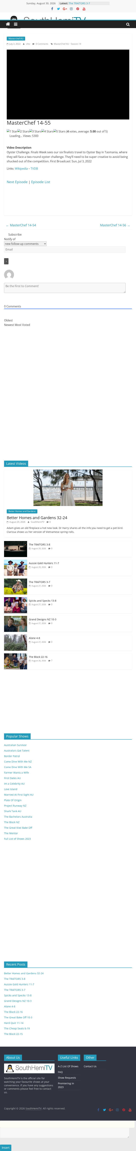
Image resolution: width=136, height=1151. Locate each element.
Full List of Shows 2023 (17, 838)
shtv (28, 43)
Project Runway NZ (15, 805)
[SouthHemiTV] (8, 24)
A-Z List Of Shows (68, 1066)
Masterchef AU (15, 38)
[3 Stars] (35, 131)
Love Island (10, 789)
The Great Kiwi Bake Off (18, 827)
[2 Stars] (23, 131)
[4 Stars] (47, 131)
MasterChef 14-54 (21, 225)
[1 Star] (12, 131)
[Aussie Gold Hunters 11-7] (15, 561)
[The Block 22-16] (15, 655)
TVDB (34, 168)
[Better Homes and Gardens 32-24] (68, 471)
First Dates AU (12, 778)
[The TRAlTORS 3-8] (15, 543)
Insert (6, 1148)
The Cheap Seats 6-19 (17, 1028)
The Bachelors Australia (18, 816)
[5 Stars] (59, 131)
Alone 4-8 (34, 638)
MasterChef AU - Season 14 (67, 43)
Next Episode (17, 181)
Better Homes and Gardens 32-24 (37, 517)
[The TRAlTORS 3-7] (15, 580)
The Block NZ (11, 822)
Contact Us (90, 1066)
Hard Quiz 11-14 (13, 1023)
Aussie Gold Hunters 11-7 (84, 3)
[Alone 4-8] (15, 636)
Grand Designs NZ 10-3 (42, 619)
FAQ (60, 1072)
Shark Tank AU (12, 811)
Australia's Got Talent (16, 750)
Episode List (40, 181)
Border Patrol (12, 756)
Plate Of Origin (13, 800)
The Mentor (11, 833)
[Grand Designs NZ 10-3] (15, 617)
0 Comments (41, 43)
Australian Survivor (15, 745)
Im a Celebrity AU (14, 783)
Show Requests (67, 1077)
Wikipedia (21, 168)
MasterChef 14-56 (115, 225)
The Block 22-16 (38, 657)
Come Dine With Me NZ (18, 761)
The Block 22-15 (13, 1034)
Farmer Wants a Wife (16, 772)
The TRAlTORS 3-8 (39, 544)
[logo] (29, 1065)
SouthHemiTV (38, 521)
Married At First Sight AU (18, 794)
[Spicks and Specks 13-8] (15, 599)
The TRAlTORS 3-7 (39, 582)
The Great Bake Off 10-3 (18, 1017)
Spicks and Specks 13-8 (42, 600)
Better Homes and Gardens (22, 511)
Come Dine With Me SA (17, 767)
